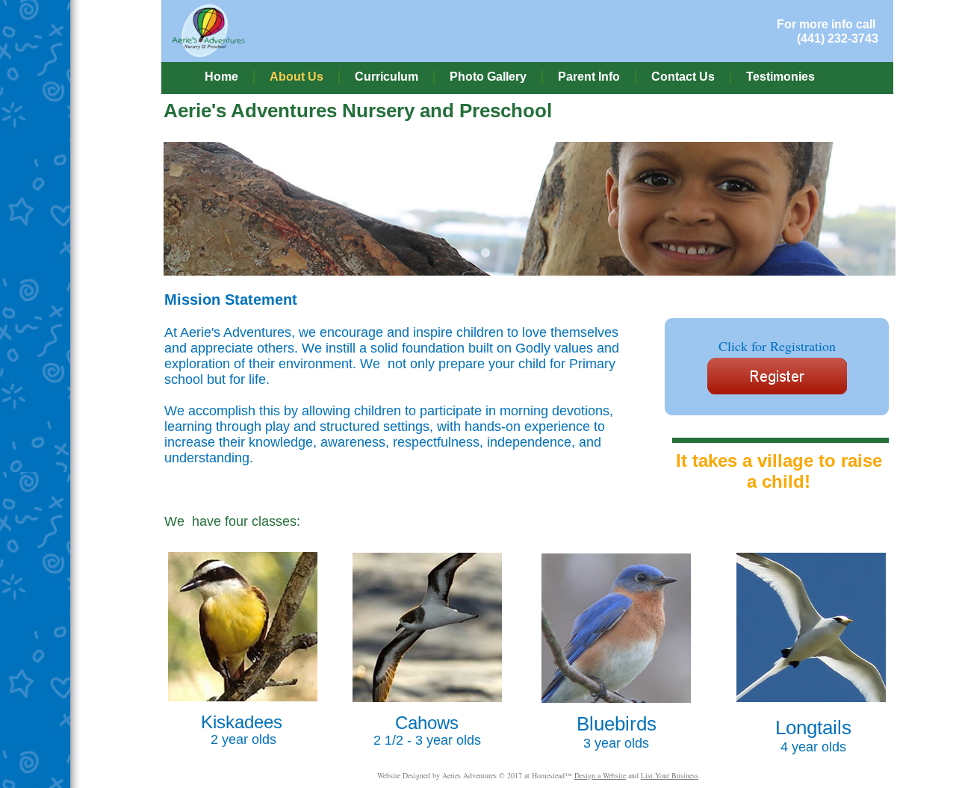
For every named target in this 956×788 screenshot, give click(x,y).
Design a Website (600, 775)
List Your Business (669, 775)
